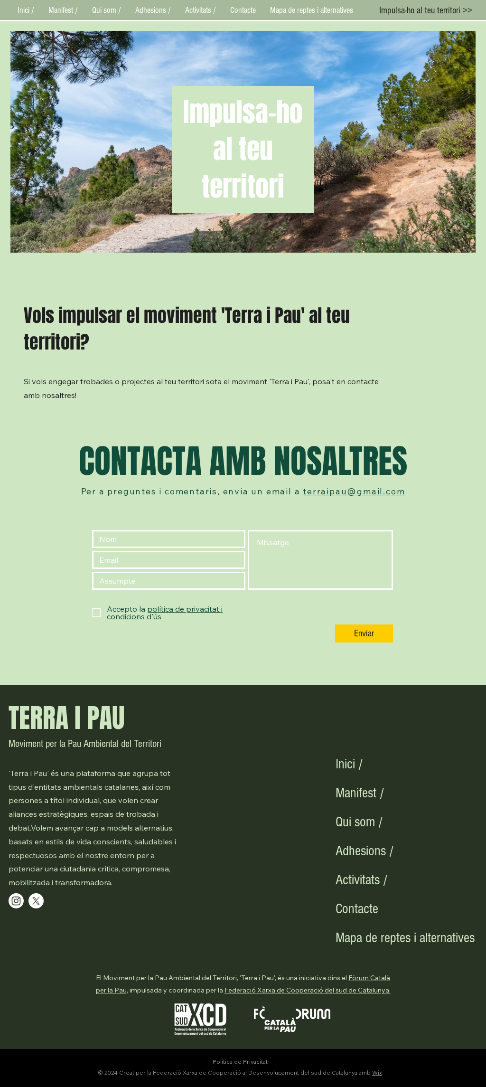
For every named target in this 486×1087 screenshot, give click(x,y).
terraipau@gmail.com (354, 491)
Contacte (357, 909)
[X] (36, 900)
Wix (377, 1072)
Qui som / (359, 822)
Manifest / (360, 793)
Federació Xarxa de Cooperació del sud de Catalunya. (307, 990)
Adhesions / (365, 851)
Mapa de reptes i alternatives (369, 938)
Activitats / (362, 880)
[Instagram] (16, 900)
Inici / (349, 764)
